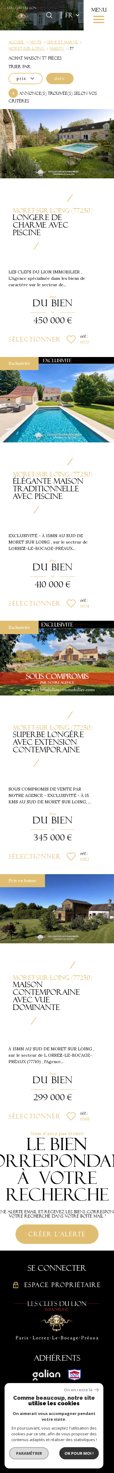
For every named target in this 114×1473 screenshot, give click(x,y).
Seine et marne (62, 42)
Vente (36, 42)
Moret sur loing (26, 48)
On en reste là (78, 1390)
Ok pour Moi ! (79, 1453)
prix (21, 78)
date (59, 78)
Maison (57, 48)
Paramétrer (29, 1453)
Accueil (16, 42)
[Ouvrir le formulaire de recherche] (49, 15)
